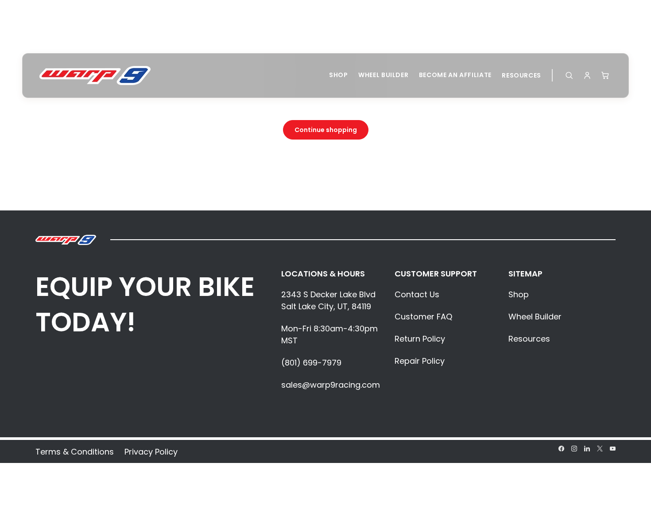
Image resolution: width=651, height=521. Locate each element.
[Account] (587, 75)
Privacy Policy (151, 451)
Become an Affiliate (455, 74)
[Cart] (605, 75)
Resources (521, 75)
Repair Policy (420, 360)
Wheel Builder (383, 74)
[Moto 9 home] (95, 75)
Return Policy (420, 338)
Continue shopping (325, 129)
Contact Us (417, 294)
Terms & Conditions (74, 451)
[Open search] (569, 75)
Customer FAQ (423, 316)
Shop (338, 74)
